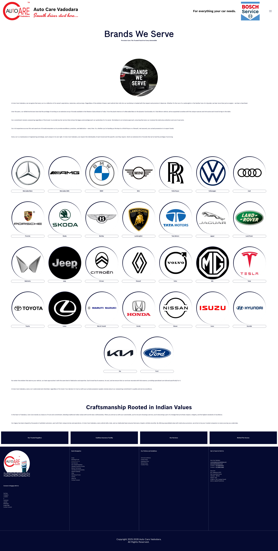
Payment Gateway (75, 471)
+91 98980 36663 (220, 467)
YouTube (5, 493)
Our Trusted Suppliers (35, 438)
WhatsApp (6, 503)
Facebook (5, 500)
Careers (73, 476)
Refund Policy (144, 463)
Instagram (5, 495)
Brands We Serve (75, 461)
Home (72, 457)
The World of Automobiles (77, 469)
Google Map (6, 505)
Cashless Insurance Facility (104, 438)
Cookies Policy (144, 464)
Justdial (5, 502)
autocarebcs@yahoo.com (216, 463)
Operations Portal (75, 475)
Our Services (174, 438)
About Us (73, 478)
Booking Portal (75, 459)
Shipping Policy (145, 461)
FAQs (72, 473)
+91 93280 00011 (220, 465)
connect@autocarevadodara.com (218, 462)
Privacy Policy (144, 459)
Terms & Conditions (146, 457)
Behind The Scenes (243, 438)
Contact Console (75, 480)
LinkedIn (5, 496)
